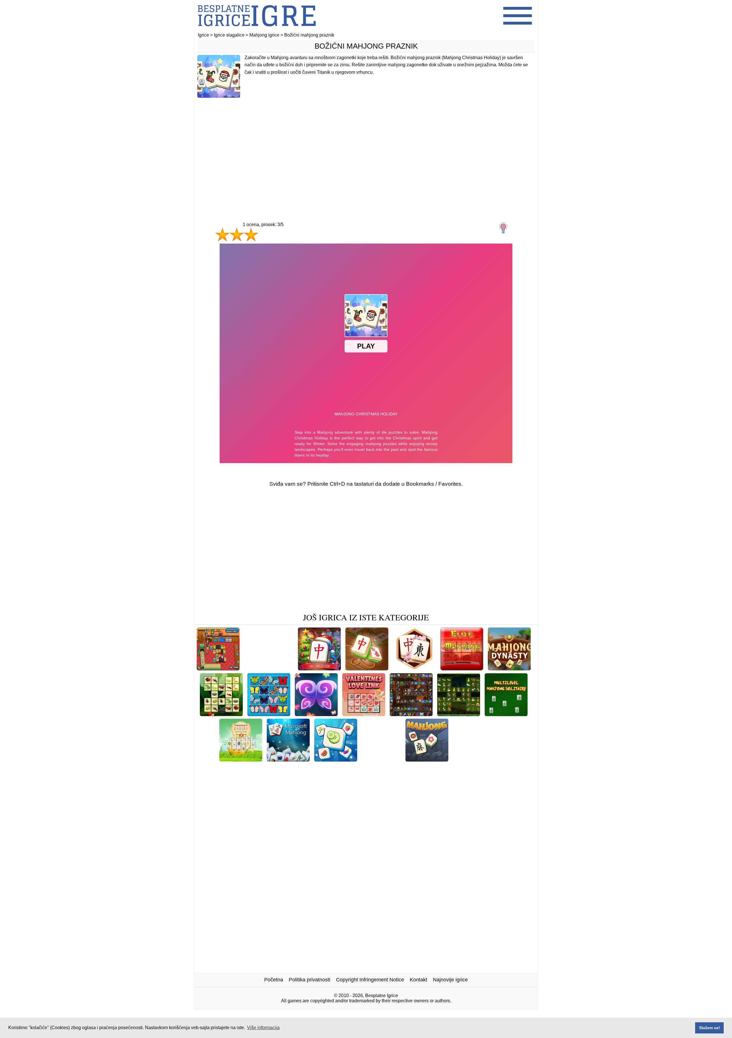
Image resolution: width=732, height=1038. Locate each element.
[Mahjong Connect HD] (367, 768)
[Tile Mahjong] (335, 759)
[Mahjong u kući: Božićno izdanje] (319, 668)
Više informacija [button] (263, 1027)
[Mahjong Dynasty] (509, 668)
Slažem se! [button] (709, 1027)
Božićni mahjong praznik (366, 46)
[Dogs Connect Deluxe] (458, 714)
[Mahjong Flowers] (414, 668)
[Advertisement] (366, 148)
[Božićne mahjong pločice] (402, 777)
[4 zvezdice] (271, 240)
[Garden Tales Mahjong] (229, 768)
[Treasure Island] (381, 759)
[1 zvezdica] (222, 234)
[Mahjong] (426, 759)
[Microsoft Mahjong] (288, 759)
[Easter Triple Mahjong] (480, 759)
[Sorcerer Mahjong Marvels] (431, 768)
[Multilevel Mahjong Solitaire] (506, 714)
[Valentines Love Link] (363, 714)
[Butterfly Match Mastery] (316, 714)
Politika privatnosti (309, 980)
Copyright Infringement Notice (370, 980)
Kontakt (418, 980)
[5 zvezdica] (298, 240)
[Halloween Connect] (268, 668)
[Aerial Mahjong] (282, 768)
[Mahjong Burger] (218, 668)
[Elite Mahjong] (461, 668)
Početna (273, 980)
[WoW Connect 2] (411, 714)
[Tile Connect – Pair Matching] (330, 777)
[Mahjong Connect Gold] (366, 668)
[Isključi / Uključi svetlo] (503, 228)
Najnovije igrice (450, 980)
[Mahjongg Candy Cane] (498, 768)
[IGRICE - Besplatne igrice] (257, 29)
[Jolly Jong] (321, 768)
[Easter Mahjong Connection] (240, 759)
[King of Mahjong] (268, 714)
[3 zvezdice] (251, 234)
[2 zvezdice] (237, 234)
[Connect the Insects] (221, 714)
